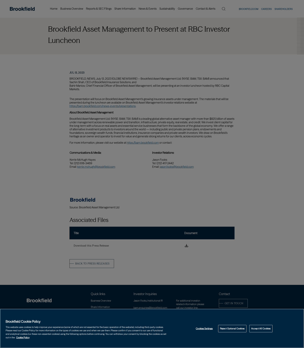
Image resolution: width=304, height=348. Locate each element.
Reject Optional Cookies (232, 328)
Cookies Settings (204, 328)
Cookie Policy (23, 337)
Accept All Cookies (261, 328)
